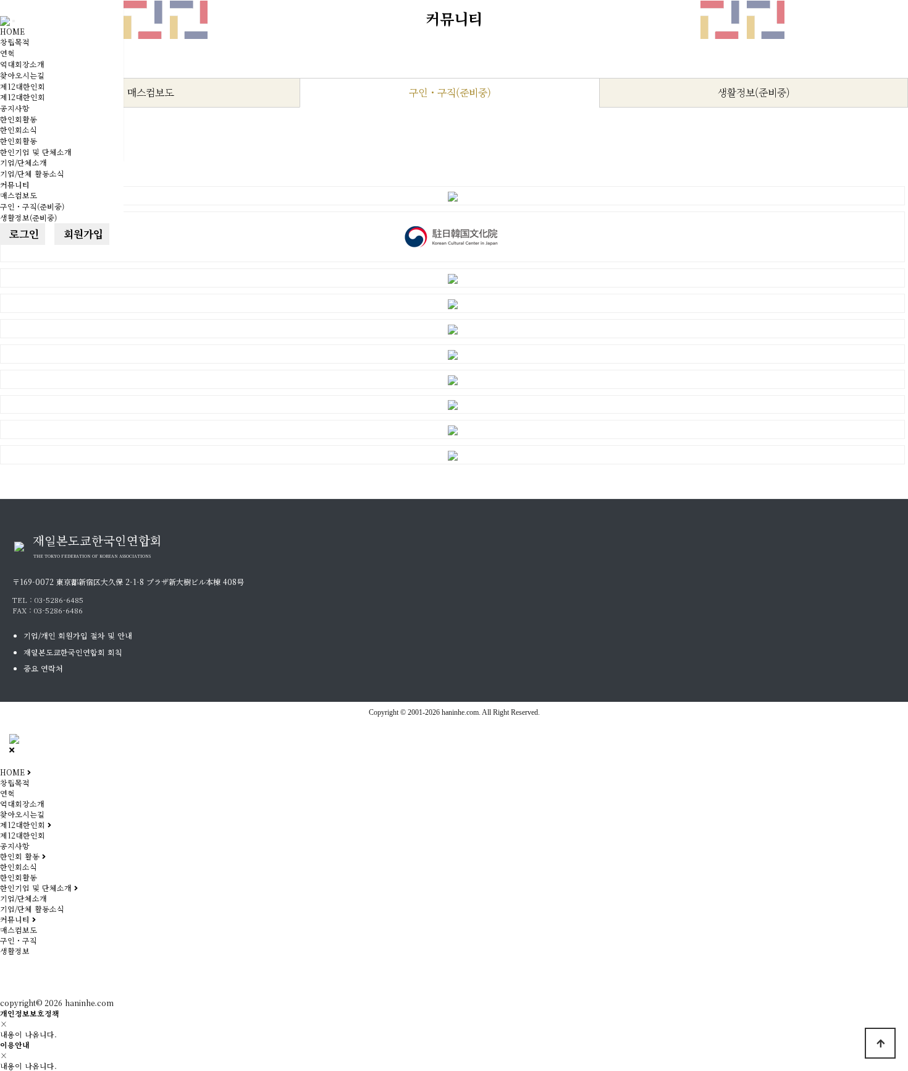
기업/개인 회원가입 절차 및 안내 (77, 635)
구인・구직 (18, 940)
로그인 (22, 233)
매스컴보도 (18, 195)
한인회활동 (18, 119)
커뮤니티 (15, 184)
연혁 (7, 53)
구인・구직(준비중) (32, 206)
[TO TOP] (880, 1043)
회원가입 (82, 233)
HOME (12, 31)
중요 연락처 (43, 668)
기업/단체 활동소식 (32, 173)
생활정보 (15, 950)
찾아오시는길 (22, 75)
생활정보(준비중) (28, 217)
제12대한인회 (22, 86)
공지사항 (15, 108)
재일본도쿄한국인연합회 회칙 (72, 652)
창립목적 (15, 41)
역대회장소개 (22, 64)
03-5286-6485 (59, 599)
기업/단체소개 (23, 162)
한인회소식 (18, 129)
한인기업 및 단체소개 (36, 152)
